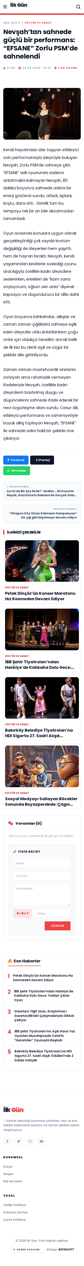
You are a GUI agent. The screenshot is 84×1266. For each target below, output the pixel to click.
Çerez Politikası (14, 1220)
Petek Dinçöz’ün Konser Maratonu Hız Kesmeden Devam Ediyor (43, 977)
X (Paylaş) (43, 460)
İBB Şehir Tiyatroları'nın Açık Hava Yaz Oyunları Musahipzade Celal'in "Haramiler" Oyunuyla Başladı (44, 1035)
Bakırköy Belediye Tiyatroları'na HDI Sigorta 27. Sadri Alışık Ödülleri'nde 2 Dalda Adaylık (43, 1055)
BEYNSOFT (66, 1249)
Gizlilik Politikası (14, 1205)
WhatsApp (18, 470)
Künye (7, 1167)
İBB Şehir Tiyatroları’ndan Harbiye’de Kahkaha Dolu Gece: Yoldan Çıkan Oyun (43, 995)
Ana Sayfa (11, 22)
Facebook (17, 460)
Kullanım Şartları (15, 1212)
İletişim (8, 1174)
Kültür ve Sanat (38, 22)
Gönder (57, 926)
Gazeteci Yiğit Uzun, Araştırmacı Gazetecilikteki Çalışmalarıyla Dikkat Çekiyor (44, 1015)
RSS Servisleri (12, 1181)
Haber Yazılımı (28, 1249)
